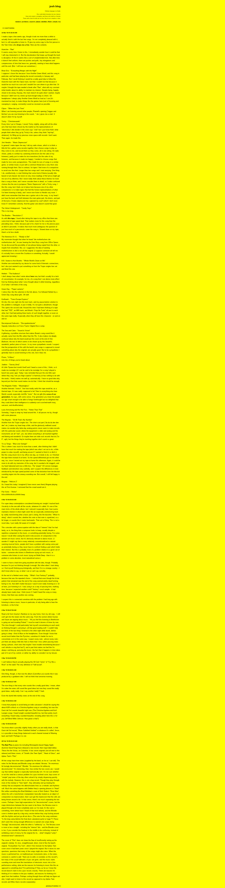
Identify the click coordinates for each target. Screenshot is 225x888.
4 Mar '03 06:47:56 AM (9, 610)
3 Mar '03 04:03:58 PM (9, 658)
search (32, 22)
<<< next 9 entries (8, 28)
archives (25, 22)
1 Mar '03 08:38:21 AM (9, 701)
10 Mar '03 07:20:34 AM (9, 32)
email (55, 22)
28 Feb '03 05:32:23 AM (9, 741)
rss (59, 22)
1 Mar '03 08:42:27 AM (9, 681)
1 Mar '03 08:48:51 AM (9, 670)
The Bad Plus (7, 745)
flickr (50, 22)
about (38, 22)
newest (18, 22)
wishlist (44, 22)
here (32, 276)
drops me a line (23, 45)
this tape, (11, 218)
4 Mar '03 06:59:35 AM (9, 499)
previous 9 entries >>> (53, 886)
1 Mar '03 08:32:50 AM (9, 724)
